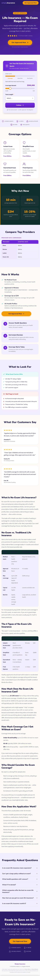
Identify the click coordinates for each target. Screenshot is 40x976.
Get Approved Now (31, 3)
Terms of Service (35, 969)
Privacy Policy (27, 969)
